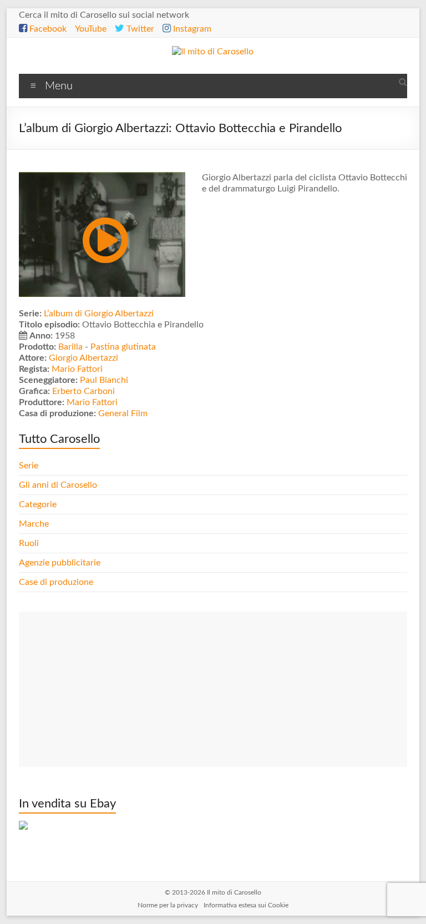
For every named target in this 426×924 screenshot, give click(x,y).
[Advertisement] (213, 689)
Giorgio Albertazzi (83, 358)
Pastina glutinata (123, 346)
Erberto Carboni (83, 391)
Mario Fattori (77, 369)
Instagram (191, 28)
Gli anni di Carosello (58, 485)
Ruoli (29, 543)
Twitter (139, 28)
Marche (34, 523)
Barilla (70, 346)
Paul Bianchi (104, 380)
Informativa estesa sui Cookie (246, 905)
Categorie (39, 504)
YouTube (90, 28)
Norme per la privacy (168, 905)
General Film (123, 413)
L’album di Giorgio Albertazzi (99, 313)
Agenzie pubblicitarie (61, 562)
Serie (28, 465)
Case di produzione (57, 582)
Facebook (47, 28)
